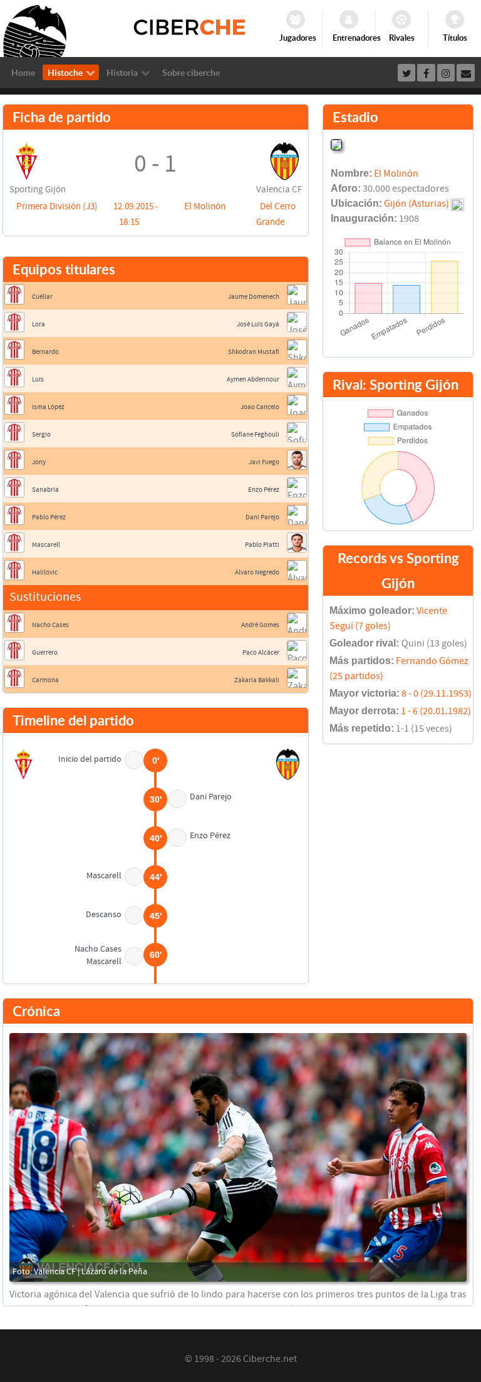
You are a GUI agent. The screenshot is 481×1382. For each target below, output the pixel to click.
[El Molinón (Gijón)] (336, 143)
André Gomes (260, 625)
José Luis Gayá (258, 324)
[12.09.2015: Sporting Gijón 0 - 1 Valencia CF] (238, 1157)
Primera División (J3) (57, 206)
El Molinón (204, 206)
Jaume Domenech (253, 297)
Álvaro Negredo (257, 572)
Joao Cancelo (259, 407)
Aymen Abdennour (253, 379)
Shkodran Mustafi (253, 352)
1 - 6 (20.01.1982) (436, 711)
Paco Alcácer (260, 652)
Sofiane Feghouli (255, 434)
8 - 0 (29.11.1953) (436, 693)
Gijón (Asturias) (416, 203)
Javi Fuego (264, 462)
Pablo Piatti (262, 545)
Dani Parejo (262, 517)
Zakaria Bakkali (256, 680)
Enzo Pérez (263, 490)
